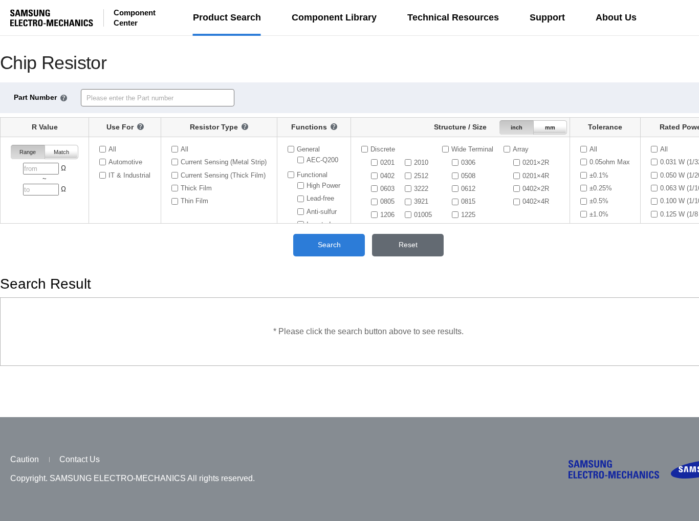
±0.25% (600, 188)
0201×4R (535, 175)
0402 (387, 175)
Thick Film (196, 188)
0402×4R (535, 201)
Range (27, 152)
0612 (468, 188)
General (308, 149)
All (112, 149)
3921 (421, 201)
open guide (63, 98)
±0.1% (598, 175)
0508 (468, 175)
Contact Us (79, 459)
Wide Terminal (472, 149)
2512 (421, 175)
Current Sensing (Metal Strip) (224, 162)
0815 (468, 201)
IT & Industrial (129, 175)
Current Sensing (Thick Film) (223, 175)
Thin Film (194, 201)
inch (516, 127)
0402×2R (535, 188)
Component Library (334, 17)
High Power (323, 185)
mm (550, 127)
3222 (421, 188)
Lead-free (320, 198)
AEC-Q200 (322, 160)
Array (521, 149)
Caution (24, 459)
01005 (423, 215)
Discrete (382, 149)
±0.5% (598, 201)
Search (329, 245)
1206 (387, 215)
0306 (468, 162)
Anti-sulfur (322, 211)
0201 (387, 162)
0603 (387, 188)
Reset (408, 245)
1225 (468, 215)
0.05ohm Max (609, 162)
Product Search (227, 17)
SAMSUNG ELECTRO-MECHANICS (51, 18)
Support (547, 17)
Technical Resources (453, 17)
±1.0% (598, 214)
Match (61, 152)
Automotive (125, 162)
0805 (387, 201)
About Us (616, 17)
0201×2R (535, 162)
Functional (312, 174)
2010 (421, 162)
